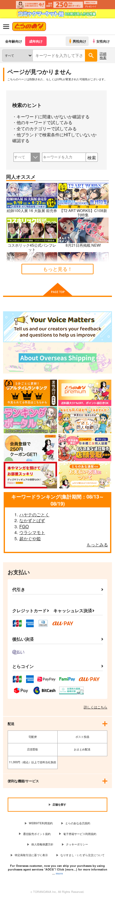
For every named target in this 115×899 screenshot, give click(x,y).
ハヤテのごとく (34, 514)
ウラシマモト (32, 532)
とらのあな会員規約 (77, 823)
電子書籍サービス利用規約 (79, 834)
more (59, 873)
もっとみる (97, 544)
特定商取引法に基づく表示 (31, 855)
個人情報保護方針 (42, 844)
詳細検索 (103, 55)
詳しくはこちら (95, 706)
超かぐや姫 (30, 538)
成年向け (36, 41)
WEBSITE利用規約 (41, 823)
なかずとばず (32, 520)
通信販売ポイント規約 (37, 834)
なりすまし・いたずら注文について (82, 855)
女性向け (103, 41)
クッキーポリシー (77, 844)
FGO (24, 526)
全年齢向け (13, 41)
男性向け (79, 41)
